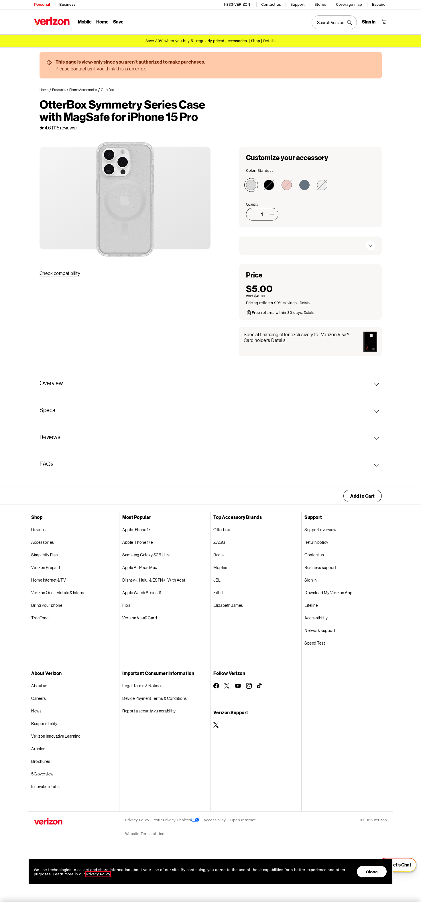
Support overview (320, 529)
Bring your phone (46, 605)
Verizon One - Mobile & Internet (59, 592)
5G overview (42, 773)
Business (67, 4)
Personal (42, 4)
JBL (217, 580)
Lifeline (311, 605)
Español (379, 4)
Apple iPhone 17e (137, 542)
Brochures (40, 761)
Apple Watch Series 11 (142, 592)
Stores (320, 4)
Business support (320, 567)
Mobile (85, 21)
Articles (38, 748)
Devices (38, 529)
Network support (319, 630)
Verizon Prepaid (45, 567)
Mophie (220, 567)
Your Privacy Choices (172, 820)
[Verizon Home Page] (52, 21)
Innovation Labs (45, 786)
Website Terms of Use (144, 834)
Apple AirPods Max (139, 567)
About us (39, 685)
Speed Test (314, 643)
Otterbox (221, 529)
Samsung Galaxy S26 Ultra (146, 554)
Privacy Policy (137, 820)
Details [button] (269, 41)
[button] (272, 214)
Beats (218, 554)
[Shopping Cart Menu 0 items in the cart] (384, 21)
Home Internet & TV (48, 580)
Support (297, 4)
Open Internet (243, 820)
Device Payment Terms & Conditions (154, 698)
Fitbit (218, 592)
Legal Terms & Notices (142, 685)
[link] (46, 90)
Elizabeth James (228, 605)
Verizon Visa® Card (139, 617)
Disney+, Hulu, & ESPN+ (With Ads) (153, 580)
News (36, 710)
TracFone (39, 617)
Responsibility (44, 723)
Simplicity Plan (44, 554)
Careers (38, 698)
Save (118, 21)
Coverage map (349, 4)
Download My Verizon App (328, 592)
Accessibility (316, 617)
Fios (126, 605)
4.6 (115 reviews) (61, 127)
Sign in (310, 580)
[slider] (397, 865)
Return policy (316, 542)
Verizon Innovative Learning (56, 736)
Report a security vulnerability (149, 710)
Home (102, 21)
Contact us (271, 4)
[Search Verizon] (334, 22)
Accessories (42, 542)
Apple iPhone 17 (136, 529)
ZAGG (219, 542)
